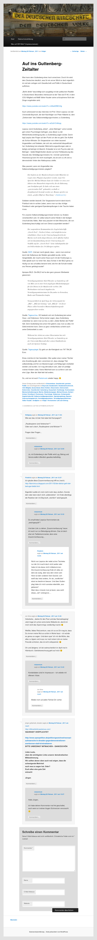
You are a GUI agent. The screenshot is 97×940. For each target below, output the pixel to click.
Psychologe (48, 394)
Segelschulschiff (27, 396)
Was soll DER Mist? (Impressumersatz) (24, 44)
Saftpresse (56, 394)
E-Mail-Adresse (29, 892)
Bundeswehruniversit (66, 386)
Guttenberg (44, 390)
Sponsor (69, 396)
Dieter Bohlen (45, 388)
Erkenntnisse (50, 383)
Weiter (83, 51)
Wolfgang (28, 415)
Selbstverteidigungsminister (43, 396)
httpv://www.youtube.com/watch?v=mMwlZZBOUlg (42, 106)
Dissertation (55, 388)
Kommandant (69, 390)
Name (26, 880)
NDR (30, 252)
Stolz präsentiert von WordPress (57, 932)
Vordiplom (36, 400)
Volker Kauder (27, 400)
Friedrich (28, 477)
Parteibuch (31, 394)
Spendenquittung (59, 396)
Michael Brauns (62, 392)
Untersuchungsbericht (29, 398)
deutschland (36, 388)
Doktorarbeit (64, 388)
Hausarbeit (52, 390)
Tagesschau (33, 315)
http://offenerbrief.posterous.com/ (38, 729)
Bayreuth (45, 386)
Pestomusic (43, 378)
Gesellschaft (60, 383)
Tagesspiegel (33, 349)
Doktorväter (26, 390)
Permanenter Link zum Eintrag (58, 400)
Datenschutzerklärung (25, 39)
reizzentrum (38, 446)
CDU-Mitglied (26, 388)
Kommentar (28, 848)
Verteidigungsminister (45, 398)
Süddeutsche (60, 195)
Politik (24, 386)
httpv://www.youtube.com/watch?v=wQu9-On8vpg (41, 123)
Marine (41, 392)
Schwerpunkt (65, 394)
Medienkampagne (50, 392)
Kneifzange (60, 390)
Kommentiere (31, 438)
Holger (44, 51)
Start (12, 39)
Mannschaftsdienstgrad (30, 392)
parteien (68, 383)
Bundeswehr (53, 386)
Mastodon (13, 920)
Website (26, 903)
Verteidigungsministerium (62, 398)
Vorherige (74, 51)
